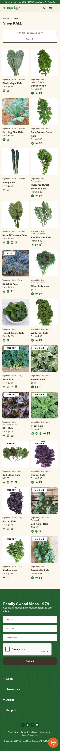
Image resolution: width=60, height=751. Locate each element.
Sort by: (28, 32)
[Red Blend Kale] (15, 454)
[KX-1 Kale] (15, 405)
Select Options (15, 75)
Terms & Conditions (29, 732)
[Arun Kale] (15, 358)
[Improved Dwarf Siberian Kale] (44, 161)
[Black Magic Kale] (15, 62)
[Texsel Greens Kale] (15, 312)
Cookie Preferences (30, 735)
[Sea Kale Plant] (44, 500)
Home (6, 18)
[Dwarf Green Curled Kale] (44, 111)
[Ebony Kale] (15, 161)
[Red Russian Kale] (44, 214)
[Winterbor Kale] (44, 312)
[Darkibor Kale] (44, 62)
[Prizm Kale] (44, 405)
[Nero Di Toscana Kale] (15, 214)
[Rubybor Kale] (15, 263)
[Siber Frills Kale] (44, 263)
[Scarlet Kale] (15, 500)
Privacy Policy (13, 732)
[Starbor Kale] (15, 549)
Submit (30, 661)
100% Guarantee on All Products (41, 2)
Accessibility (45, 732)
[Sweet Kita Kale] (44, 549)
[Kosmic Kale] (44, 358)
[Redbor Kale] (44, 454)
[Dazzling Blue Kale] (15, 111)
